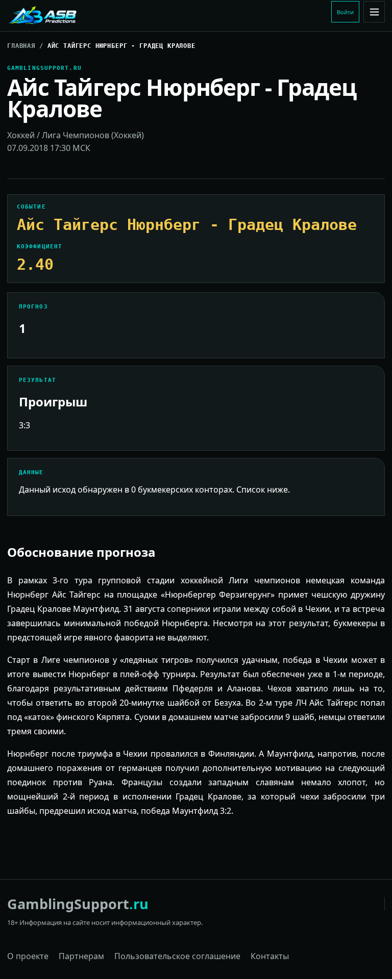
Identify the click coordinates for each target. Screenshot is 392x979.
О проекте (27, 956)
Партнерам (81, 956)
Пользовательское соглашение (177, 956)
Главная (21, 46)
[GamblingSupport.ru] (76, 16)
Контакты (270, 956)
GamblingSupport (78, 904)
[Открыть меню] (374, 11)
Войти (345, 12)
